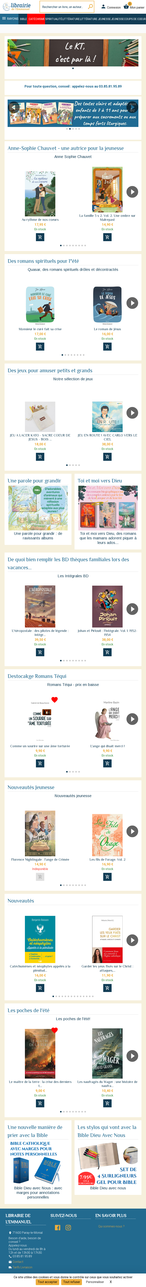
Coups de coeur (135, 19)
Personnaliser (95, 1282)
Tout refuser (71, 1282)
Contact (16, 1262)
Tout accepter (47, 1282)
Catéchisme (37, 19)
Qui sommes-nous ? (111, 1226)
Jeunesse (117, 19)
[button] (73, 68)
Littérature (71, 19)
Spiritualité (53, 19)
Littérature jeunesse (95, 19)
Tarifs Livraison (20, 1267)
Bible (23, 19)
